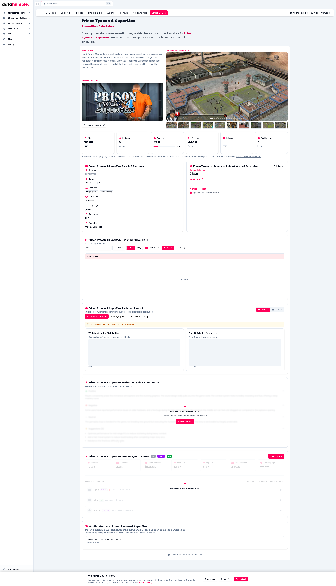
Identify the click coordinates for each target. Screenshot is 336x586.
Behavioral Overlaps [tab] (140, 316)
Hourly (130, 248)
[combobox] (98, 248)
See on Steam (94, 125)
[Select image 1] (171, 125)
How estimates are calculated (248, 156)
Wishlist (264, 309)
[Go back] (40, 13)
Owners (278, 309)
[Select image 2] (183, 125)
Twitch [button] (161, 456)
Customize (210, 579)
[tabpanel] (184, 346)
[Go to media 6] (222, 118)
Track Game (276, 456)
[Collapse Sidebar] (37, 4)
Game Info (51, 13)
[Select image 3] (195, 125)
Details (79, 13)
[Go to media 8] (226, 118)
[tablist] (118, 316)
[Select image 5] (219, 125)
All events (168, 248)
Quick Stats (66, 13)
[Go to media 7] (224, 118)
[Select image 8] (256, 125)
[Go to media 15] (241, 118)
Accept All (241, 579)
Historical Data (95, 13)
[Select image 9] (268, 125)
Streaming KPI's (140, 13)
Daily (139, 248)
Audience (111, 13)
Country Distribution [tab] (96, 316)
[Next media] (284, 86)
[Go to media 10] (231, 118)
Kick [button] (169, 456)
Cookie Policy (145, 582)
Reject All (225, 579)
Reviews (124, 13)
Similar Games (159, 13)
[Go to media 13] (237, 118)
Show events (154, 248)
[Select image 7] (244, 125)
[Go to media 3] (216, 118)
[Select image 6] (232, 125)
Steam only (180, 248)
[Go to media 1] (211, 118)
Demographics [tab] (118, 316)
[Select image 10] (280, 125)
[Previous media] (169, 86)
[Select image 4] (207, 125)
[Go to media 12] (235, 118)
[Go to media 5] (220, 118)
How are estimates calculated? (187, 554)
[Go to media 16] (243, 118)
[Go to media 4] (218, 118)
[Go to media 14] (239, 118)
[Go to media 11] (233, 118)
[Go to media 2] (214, 118)
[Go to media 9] (229, 118)
